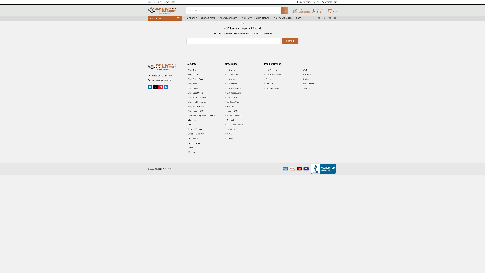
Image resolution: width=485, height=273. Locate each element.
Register (321, 11)
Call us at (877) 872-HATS (162, 80)
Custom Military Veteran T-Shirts (201, 115)
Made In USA (232, 111)
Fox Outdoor (308, 83)
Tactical (230, 120)
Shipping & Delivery (196, 133)
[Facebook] (335, 18)
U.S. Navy (231, 79)
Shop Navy (247, 18)
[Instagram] (319, 18)
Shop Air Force (208, 18)
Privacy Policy (194, 143)
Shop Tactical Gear (196, 106)
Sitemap (191, 152)
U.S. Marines (232, 83)
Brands (230, 138)
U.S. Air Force (232, 74)
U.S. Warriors (271, 70)
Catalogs (192, 147)
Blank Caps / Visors (235, 124)
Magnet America (272, 88)
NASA (229, 133)
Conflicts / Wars (233, 102)
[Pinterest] (329, 18)
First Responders (234, 115)
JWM (305, 70)
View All (306, 88)
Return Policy (193, 138)
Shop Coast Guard (283, 18)
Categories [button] (155, 18)
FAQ (189, 124)
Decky (268, 79)
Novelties (231, 129)
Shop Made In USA (195, 111)
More (298, 18)
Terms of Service (195, 129)
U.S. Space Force (234, 88)
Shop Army (192, 18)
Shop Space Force (228, 18)
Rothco (306, 79)
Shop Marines (262, 18)
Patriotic (230, 106)
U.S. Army (231, 70)
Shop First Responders (198, 102)
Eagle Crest (270, 83)
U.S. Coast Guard (234, 93)
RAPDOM (307, 74)
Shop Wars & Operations (198, 97)
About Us (192, 120)
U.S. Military (232, 97)
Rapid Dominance (273, 74)
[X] (324, 18)
